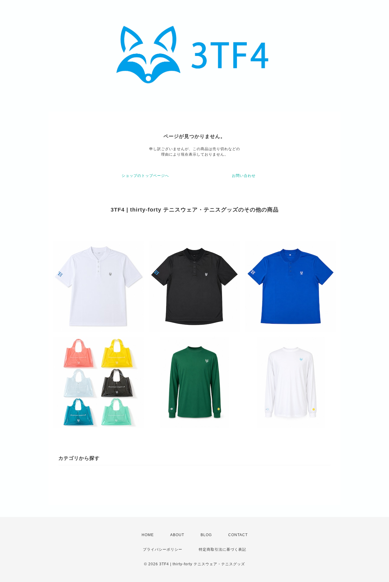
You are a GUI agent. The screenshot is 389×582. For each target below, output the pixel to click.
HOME (148, 535)
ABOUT (177, 535)
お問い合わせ (244, 176)
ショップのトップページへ (145, 176)
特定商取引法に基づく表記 (222, 549)
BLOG (206, 535)
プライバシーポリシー (162, 549)
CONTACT (238, 535)
